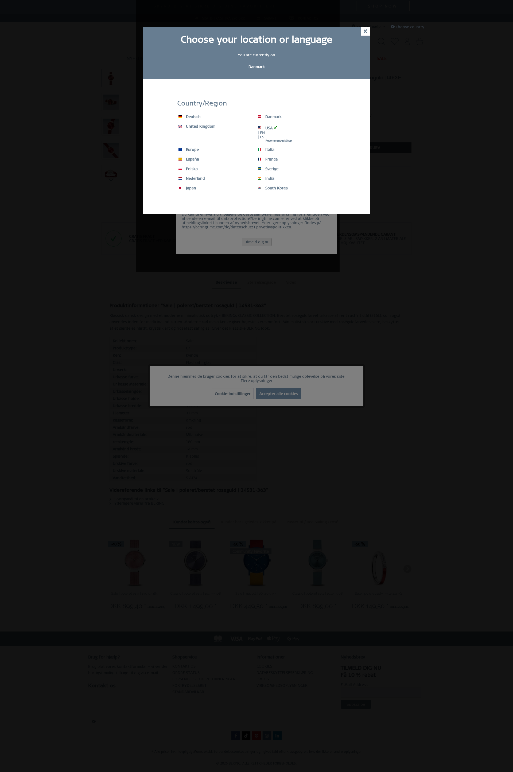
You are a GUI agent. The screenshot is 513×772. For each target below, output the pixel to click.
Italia (269, 149)
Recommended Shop (279, 140)
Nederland (195, 178)
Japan (190, 188)
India (269, 178)
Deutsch (193, 117)
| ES (261, 137)
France (271, 159)
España (192, 159)
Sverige (271, 169)
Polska (191, 169)
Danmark (273, 117)
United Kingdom (200, 126)
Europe (192, 149)
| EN (261, 133)
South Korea (276, 188)
